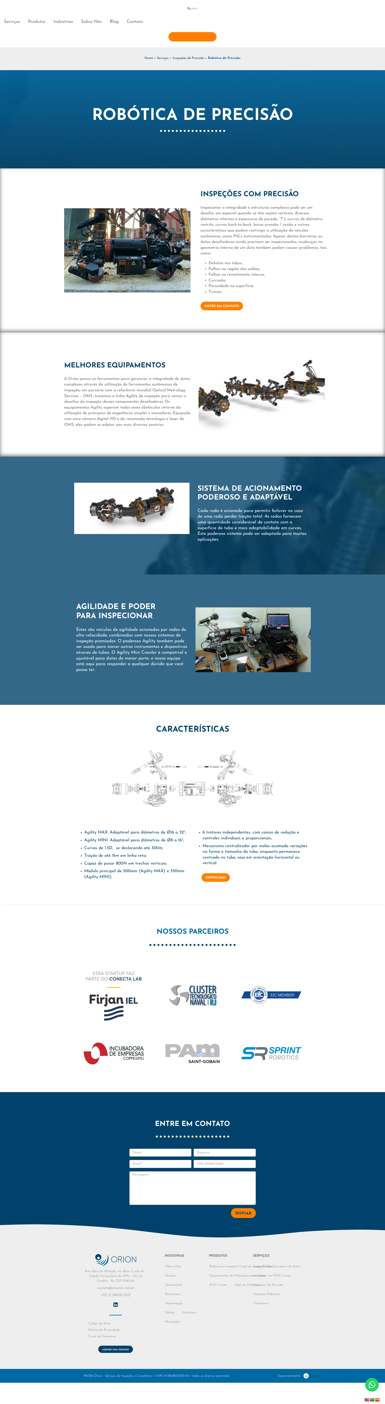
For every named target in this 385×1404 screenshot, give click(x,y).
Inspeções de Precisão (188, 58)
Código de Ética (99, 1323)
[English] (367, 1400)
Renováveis (172, 1294)
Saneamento (173, 1285)
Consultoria (261, 1303)
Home (149, 58)
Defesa (170, 1312)
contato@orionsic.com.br (115, 1288)
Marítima (189, 1312)
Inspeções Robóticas (267, 1294)
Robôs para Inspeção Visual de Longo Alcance (241, 1266)
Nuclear (170, 1275)
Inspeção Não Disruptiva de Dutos (276, 1266)
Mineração (172, 1321)
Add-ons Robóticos (247, 1285)
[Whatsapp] (372, 1385)
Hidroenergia (174, 1303)
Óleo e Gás (173, 1266)
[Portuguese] (372, 1400)
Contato (135, 21)
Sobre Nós (91, 21)
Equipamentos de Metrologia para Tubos (237, 1275)
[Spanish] (377, 1400)
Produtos (37, 21)
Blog (114, 21)
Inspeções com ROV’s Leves (272, 1275)
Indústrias (63, 21)
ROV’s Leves (218, 1285)
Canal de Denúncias (102, 1336)
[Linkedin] (116, 1305)
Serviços (12, 21)
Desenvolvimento (289, 1376)
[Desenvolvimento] (306, 1376)
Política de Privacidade (104, 1330)
